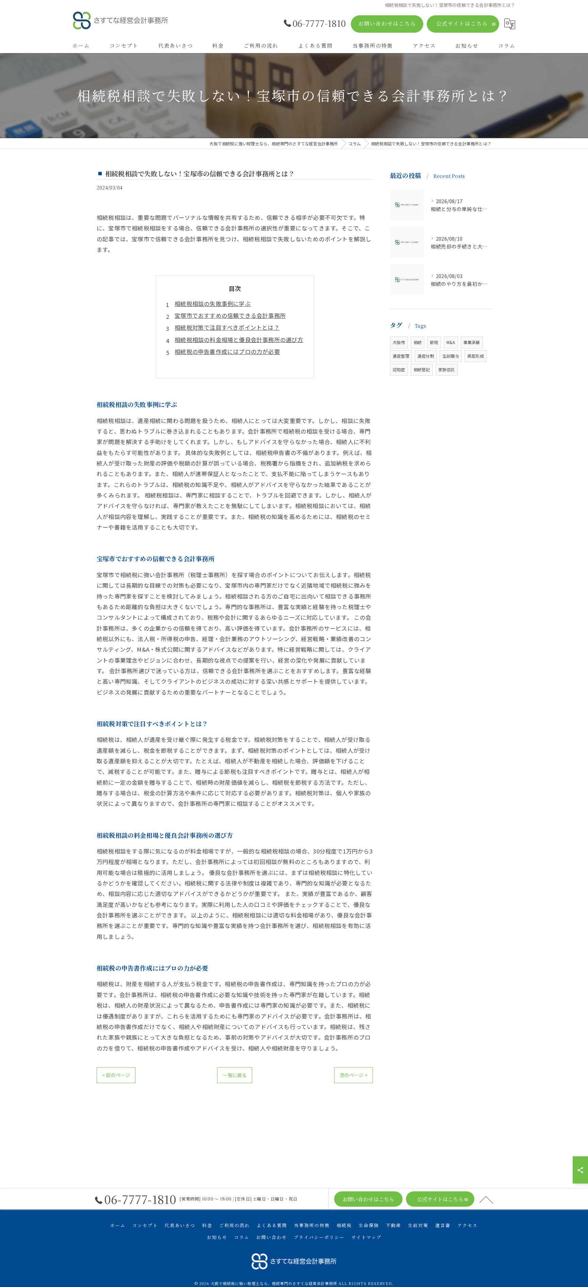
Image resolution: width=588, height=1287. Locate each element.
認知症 (399, 369)
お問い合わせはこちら (387, 23)
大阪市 (399, 342)
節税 (434, 342)
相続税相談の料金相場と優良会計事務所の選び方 (239, 340)
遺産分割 (426, 356)
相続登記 (421, 369)
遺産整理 (401, 356)
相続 (417, 342)
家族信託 (446, 369)
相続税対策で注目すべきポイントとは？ (227, 327)
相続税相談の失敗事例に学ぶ (213, 303)
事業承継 (471, 342)
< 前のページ (116, 1075)
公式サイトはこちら (462, 23)
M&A (450, 342)
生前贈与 (450, 356)
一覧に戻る (235, 1075)
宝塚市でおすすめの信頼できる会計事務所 (230, 315)
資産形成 (475, 356)
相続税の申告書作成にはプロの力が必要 (227, 351)
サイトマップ (366, 1237)
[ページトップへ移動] (486, 1199)
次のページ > (354, 1075)
